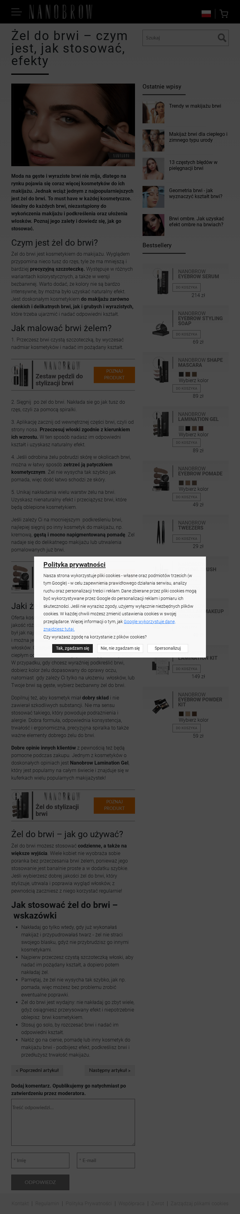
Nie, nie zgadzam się (120, 648)
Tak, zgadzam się (72, 648)
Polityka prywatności (74, 564)
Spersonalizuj (168, 648)
